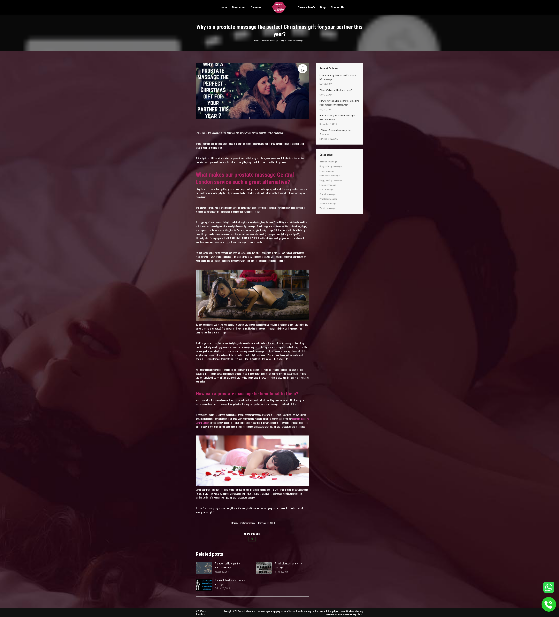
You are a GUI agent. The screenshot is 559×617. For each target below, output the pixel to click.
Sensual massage (328, 203)
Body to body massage (331, 166)
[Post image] (204, 568)
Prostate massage (247, 523)
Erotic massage (327, 171)
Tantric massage (328, 208)
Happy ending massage (331, 180)
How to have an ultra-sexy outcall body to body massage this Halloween (339, 103)
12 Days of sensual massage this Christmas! (335, 132)
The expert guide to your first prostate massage (228, 565)
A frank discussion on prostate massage (288, 565)
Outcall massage (328, 194)
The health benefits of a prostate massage (230, 582)
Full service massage (330, 175)
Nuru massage (327, 189)
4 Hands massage (328, 161)
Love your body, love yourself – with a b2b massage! (338, 77)
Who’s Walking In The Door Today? (336, 90)
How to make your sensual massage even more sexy (337, 117)
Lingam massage (328, 185)
